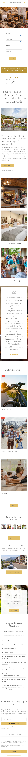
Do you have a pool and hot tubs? (13, 645)
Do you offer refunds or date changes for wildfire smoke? (13, 669)
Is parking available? (10, 649)
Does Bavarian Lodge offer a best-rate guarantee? (14, 663)
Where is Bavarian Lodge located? (14, 631)
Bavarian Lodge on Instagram (14, 518)
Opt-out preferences (11, 755)
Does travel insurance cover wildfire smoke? (13, 680)
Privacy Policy (18, 755)
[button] (26, 738)
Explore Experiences (14, 370)
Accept (14, 751)
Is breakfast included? (10, 641)
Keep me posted (14, 723)
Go (13, 58)
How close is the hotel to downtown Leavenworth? (13, 657)
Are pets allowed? (9, 653)
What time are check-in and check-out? (13, 636)
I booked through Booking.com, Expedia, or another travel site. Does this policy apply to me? (13, 687)
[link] (14, 17)
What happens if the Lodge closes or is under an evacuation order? (13, 674)
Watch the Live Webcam (14, 572)
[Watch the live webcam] (14, 562)
